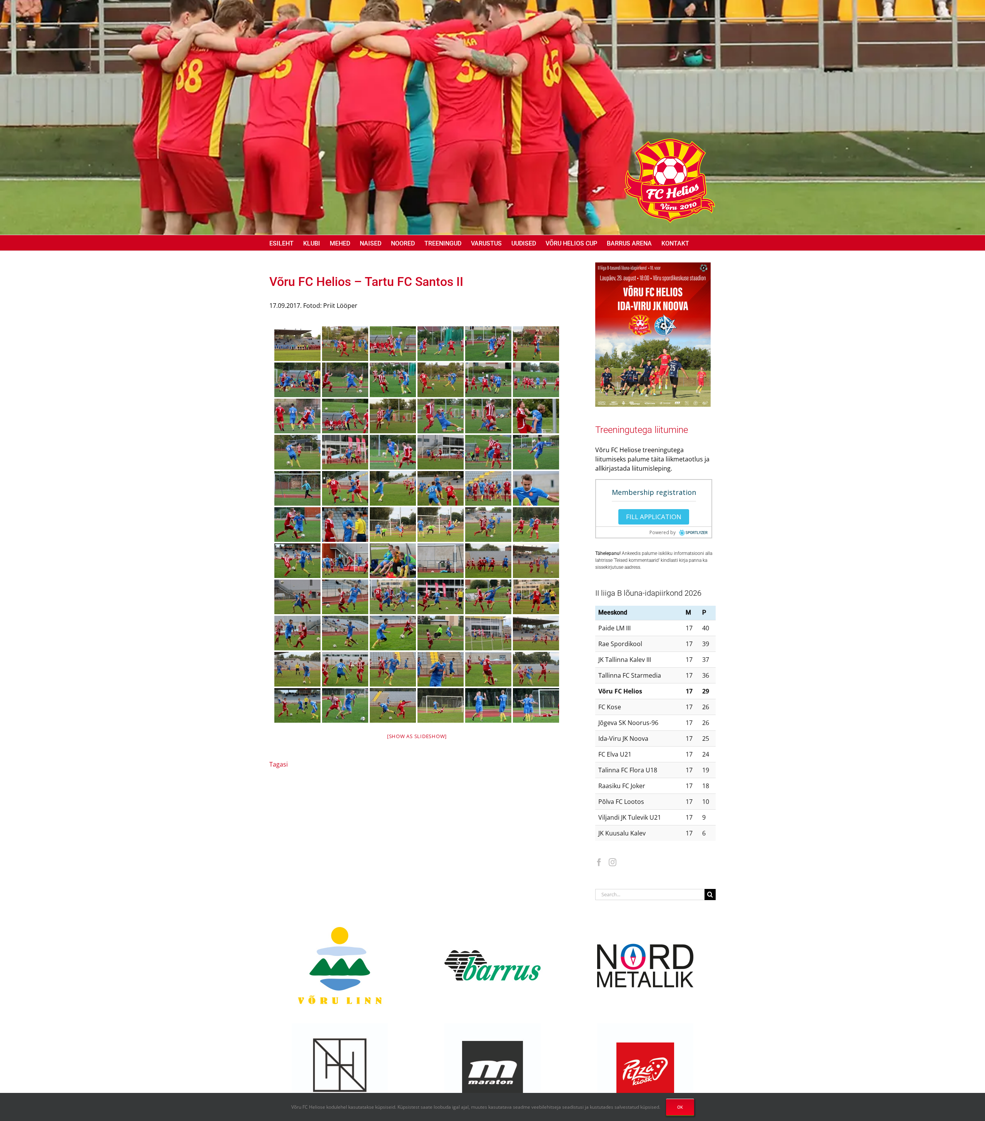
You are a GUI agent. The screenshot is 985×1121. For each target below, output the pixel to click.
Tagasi (278, 764)
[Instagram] (612, 862)
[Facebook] (599, 862)
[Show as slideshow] (417, 736)
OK (680, 1107)
